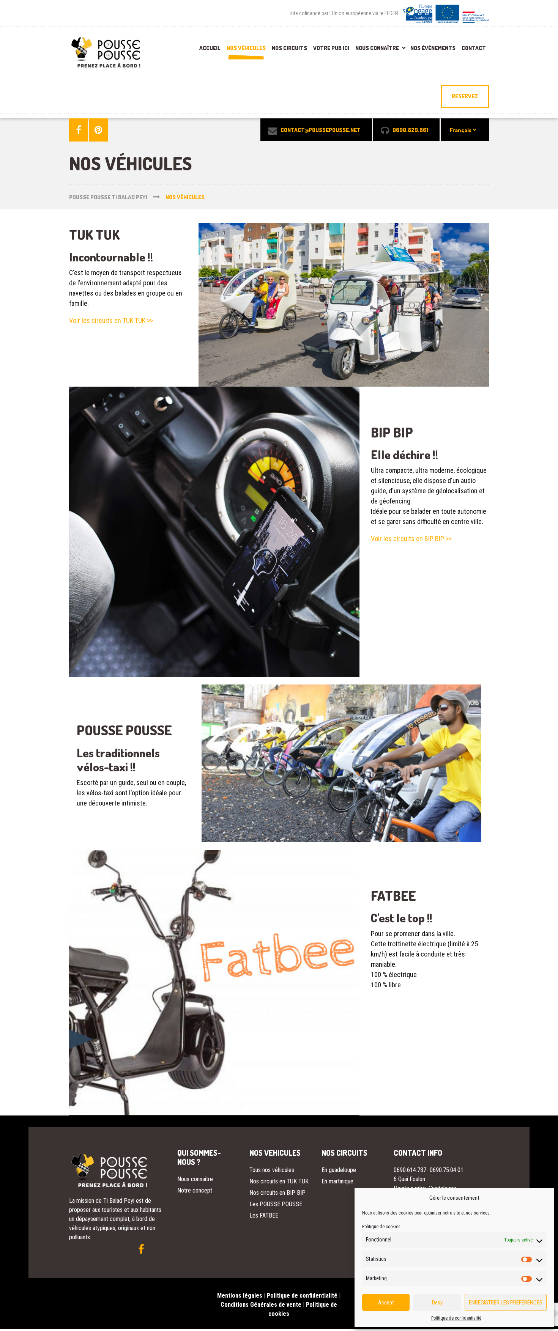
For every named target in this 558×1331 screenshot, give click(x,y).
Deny (437, 1302)
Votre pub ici (331, 48)
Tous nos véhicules (271, 1170)
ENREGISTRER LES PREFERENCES (505, 1302)
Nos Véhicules (246, 48)
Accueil (210, 48)
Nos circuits (289, 48)
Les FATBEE (263, 1215)
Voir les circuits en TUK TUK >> (111, 320)
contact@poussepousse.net (321, 130)
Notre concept (194, 1190)
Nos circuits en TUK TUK (279, 1181)
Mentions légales (239, 1295)
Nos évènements (433, 48)
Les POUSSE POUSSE (275, 1204)
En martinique (337, 1181)
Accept (386, 1302)
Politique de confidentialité (456, 1318)
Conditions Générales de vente (261, 1304)
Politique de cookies (381, 1226)
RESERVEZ (465, 96)
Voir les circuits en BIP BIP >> (411, 539)
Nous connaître (377, 48)
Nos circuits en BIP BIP (277, 1192)
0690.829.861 (410, 130)
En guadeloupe (339, 1170)
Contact (474, 48)
